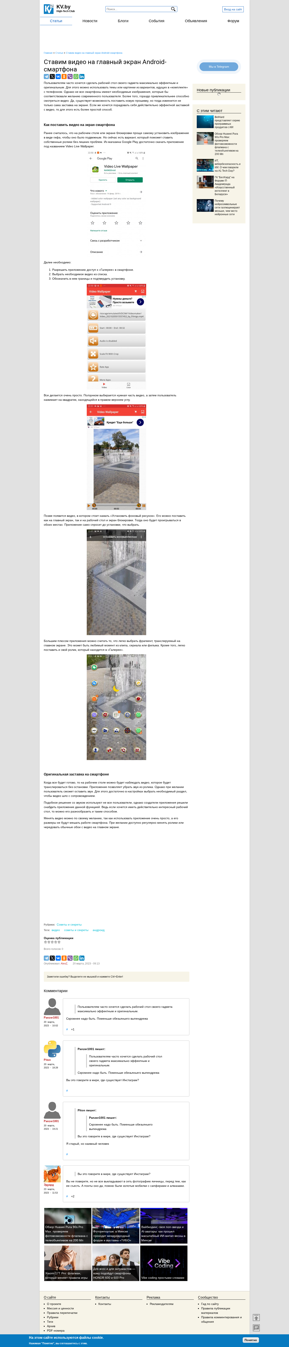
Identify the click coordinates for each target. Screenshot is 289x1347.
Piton (47, 1059)
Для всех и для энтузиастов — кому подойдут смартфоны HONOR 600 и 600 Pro (114, 1273)
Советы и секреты (69, 924)
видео (56, 930)
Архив (51, 1326)
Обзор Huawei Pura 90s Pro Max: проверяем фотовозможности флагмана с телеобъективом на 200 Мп (226, 144)
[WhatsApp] (75, 76)
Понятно (251, 1340)
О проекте (54, 1304)
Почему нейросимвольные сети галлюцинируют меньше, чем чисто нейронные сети (227, 207)
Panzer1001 (51, 1017)
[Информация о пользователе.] (52, 1006)
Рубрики (52, 1317)
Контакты (104, 1304)
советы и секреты (76, 930)
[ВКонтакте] (58, 76)
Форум (233, 21)
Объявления (196, 21)
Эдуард (49, 1184)
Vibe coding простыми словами (162, 1277)
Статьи (56, 21)
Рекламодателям (161, 1304)
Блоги (123, 21)
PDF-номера (56, 1330)
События (156, 21)
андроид (99, 930)
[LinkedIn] (81, 76)
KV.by (63, 7)
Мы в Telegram (219, 66)
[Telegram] (46, 76)
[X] (52, 76)
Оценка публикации (58, 938)
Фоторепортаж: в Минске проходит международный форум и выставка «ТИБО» (112, 1236)
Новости (90, 21)
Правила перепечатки (62, 1312)
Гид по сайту (210, 1304)
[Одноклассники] (64, 76)
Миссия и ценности (60, 1308)
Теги (50, 1321)
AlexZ (64, 963)
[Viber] (70, 76)
